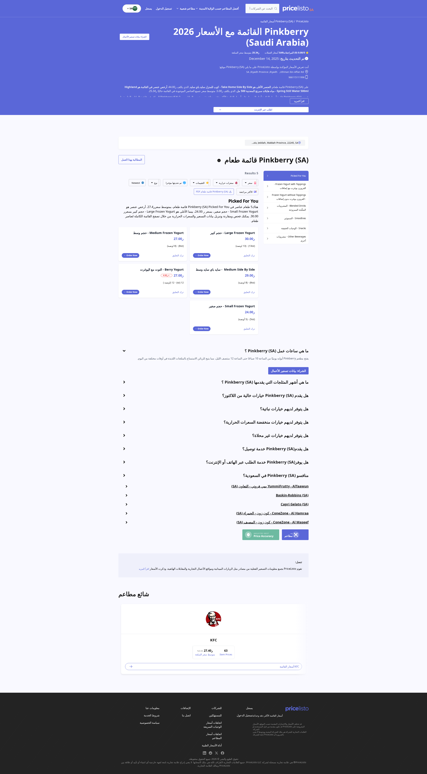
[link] (213, 619)
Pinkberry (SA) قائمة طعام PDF (212, 191)
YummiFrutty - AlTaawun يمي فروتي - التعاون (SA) (270, 486)
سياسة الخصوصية (149, 723)
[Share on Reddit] (210, 753)
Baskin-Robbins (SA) (292, 495)
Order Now (203, 255)
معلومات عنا (152, 708)
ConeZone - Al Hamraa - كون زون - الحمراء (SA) (272, 513)
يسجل (148, 8)
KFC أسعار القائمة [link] (289, 666)
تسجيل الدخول (164, 8)
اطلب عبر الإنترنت (263, 109)
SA (131, 8)
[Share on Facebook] (222, 753)
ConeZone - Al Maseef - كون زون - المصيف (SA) (273, 522)
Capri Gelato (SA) (295, 504)
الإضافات (186, 708)
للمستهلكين (215, 715)
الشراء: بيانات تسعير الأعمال (134, 36)
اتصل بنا (186, 715)
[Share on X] (216, 753)
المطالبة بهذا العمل (131, 159)
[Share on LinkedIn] (204, 753)
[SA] (296, 8)
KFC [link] (213, 639)
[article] (213, 639)
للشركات (216, 708)
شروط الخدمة (151, 715)
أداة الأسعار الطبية (212, 745)
